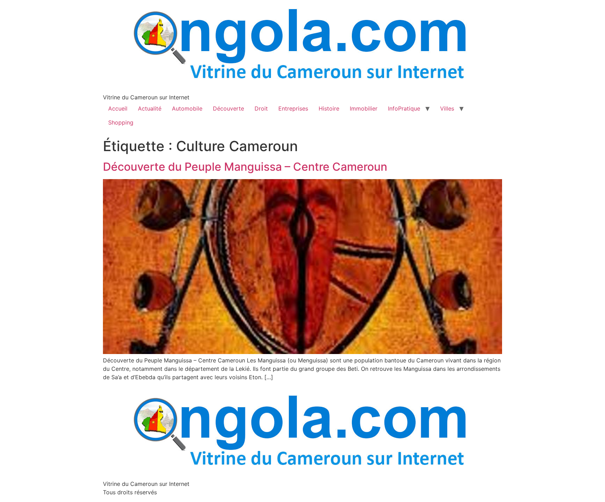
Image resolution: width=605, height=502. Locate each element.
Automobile (187, 108)
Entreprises (293, 108)
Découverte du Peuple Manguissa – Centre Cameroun (245, 167)
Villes (447, 108)
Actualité (149, 108)
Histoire (329, 108)
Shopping (120, 122)
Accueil (117, 108)
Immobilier (363, 108)
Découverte (228, 108)
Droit (261, 108)
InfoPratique (404, 108)
